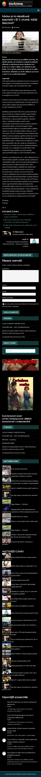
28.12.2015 (7, 27)
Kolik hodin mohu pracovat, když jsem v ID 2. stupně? (21, 226)
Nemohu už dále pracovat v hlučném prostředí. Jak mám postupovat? (17, 221)
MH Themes (32, 774)
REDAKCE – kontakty (9, 440)
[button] (38, 10)
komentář (5, 269)
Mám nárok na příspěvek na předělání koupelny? (21, 754)
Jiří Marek (16, 27)
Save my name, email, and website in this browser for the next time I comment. (20, 305)
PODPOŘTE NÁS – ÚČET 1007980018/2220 (16, 327)
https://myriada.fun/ (13, 418)
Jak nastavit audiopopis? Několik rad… (22, 703)
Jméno (4, 285)
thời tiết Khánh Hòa (13, 702)
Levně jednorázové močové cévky (13, 337)
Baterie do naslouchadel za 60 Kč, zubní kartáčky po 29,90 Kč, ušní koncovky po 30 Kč (19, 332)
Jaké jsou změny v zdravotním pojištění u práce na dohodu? (19, 215)
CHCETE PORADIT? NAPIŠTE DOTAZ (13, 324)
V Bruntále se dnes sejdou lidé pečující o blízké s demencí (22, 740)
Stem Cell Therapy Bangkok (16, 715)
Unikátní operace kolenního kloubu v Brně (21, 729)
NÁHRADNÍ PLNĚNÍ (8, 443)
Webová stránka (7, 298)
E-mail (4, 291)
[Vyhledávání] (20, 351)
